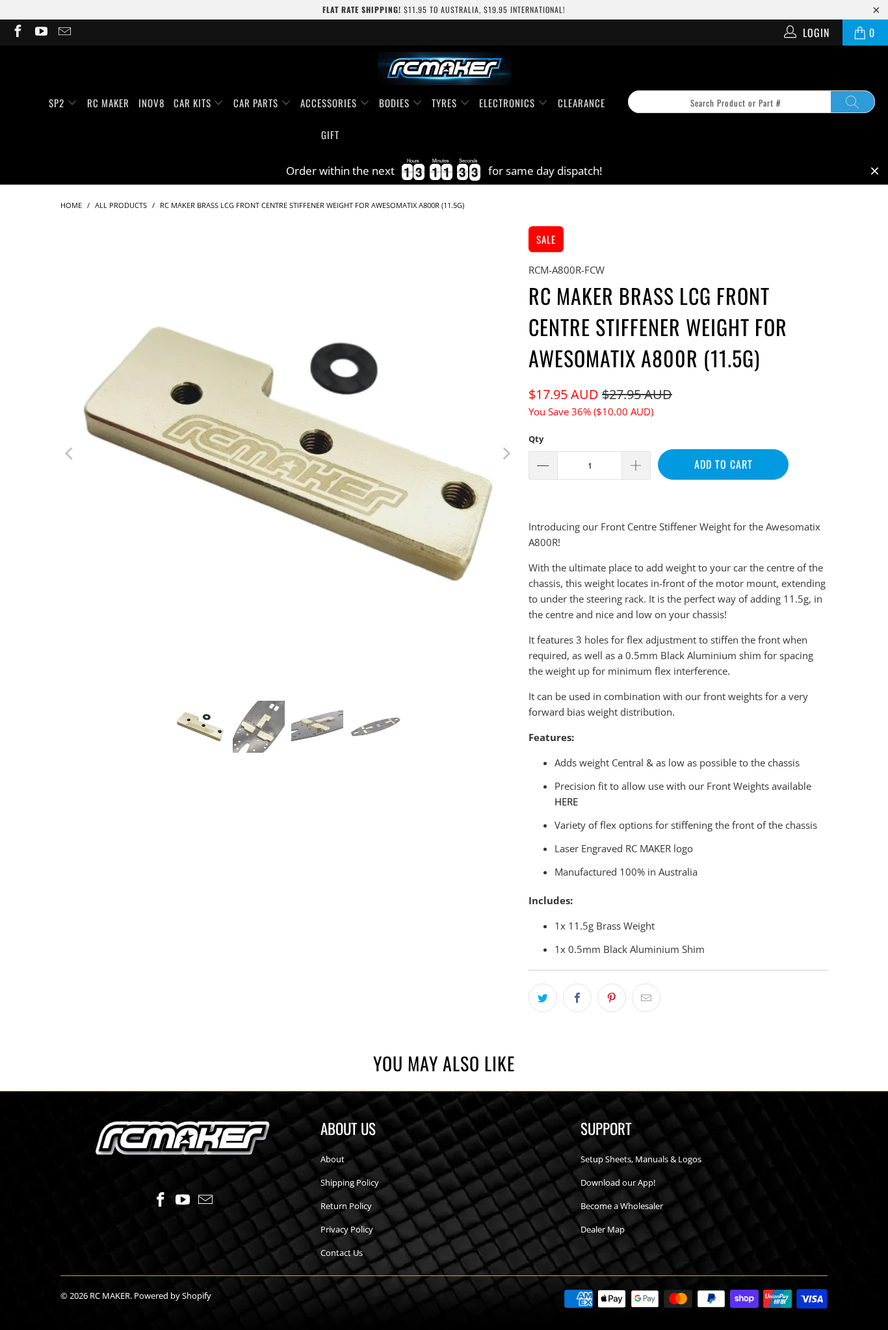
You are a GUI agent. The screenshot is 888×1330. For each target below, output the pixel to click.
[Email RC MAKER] (64, 32)
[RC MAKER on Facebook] (17, 32)
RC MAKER (108, 103)
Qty (536, 439)
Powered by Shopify (172, 1295)
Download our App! (618, 1182)
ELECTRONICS (508, 103)
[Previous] (70, 453)
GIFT (330, 134)
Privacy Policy (346, 1229)
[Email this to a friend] (646, 998)
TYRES (446, 103)
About (332, 1159)
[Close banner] (874, 171)
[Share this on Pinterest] (611, 998)
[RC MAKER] (444, 69)
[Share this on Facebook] (577, 998)
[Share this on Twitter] (543, 998)
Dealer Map (603, 1229)
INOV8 (151, 103)
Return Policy (346, 1206)
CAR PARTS (257, 103)
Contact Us (341, 1252)
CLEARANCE (581, 103)
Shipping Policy (349, 1182)
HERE (566, 801)
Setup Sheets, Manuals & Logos (641, 1159)
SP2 (58, 103)
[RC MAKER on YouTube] (40, 32)
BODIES (395, 103)
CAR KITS (194, 103)
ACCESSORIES (329, 103)
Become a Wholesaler (622, 1206)
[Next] (505, 453)
